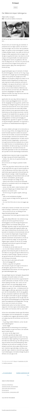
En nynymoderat (7, 373)
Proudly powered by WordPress (9, 410)
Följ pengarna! (5, 390)
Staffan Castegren (7, 363)
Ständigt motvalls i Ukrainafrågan (10, 386)
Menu (15, 7)
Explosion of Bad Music (7, 384)
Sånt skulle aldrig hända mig (8, 388)
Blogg (15, 361)
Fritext (15, 3)
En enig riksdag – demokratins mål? (10, 392)
